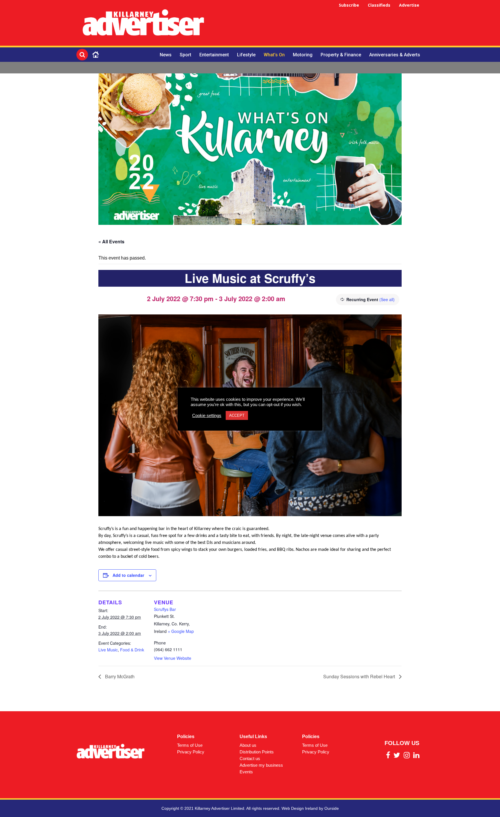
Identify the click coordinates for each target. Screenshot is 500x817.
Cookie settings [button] (206, 415)
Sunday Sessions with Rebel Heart (359, 676)
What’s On (274, 55)
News (166, 55)
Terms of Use (190, 745)
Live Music (108, 650)
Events (246, 771)
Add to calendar (128, 575)
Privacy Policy (190, 751)
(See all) (387, 299)
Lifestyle (246, 55)
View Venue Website (172, 658)
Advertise (409, 5)
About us (248, 745)
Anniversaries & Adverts (394, 55)
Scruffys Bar (165, 609)
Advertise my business (261, 765)
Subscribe (349, 5)
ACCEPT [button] (237, 415)
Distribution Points (257, 751)
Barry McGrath (119, 676)
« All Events (111, 241)
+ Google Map (181, 631)
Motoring (302, 55)
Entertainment (214, 55)
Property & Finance (341, 55)
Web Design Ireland (300, 808)
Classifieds (379, 5)
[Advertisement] (318, 24)
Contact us (250, 758)
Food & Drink (132, 650)
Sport (185, 55)
